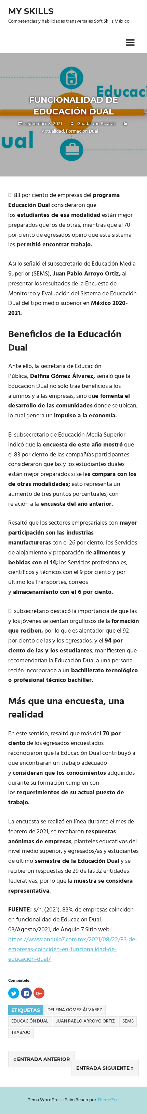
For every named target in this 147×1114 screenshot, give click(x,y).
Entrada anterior (43, 1059)
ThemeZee (108, 1100)
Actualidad (53, 131)
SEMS (128, 1021)
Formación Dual (82, 131)
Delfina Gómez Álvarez (75, 1010)
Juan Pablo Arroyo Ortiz (85, 1021)
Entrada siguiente (103, 1068)
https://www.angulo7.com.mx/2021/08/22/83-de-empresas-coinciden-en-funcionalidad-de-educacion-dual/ (72, 950)
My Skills (30, 11)
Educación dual (30, 1021)
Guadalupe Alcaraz (96, 124)
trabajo (20, 1033)
